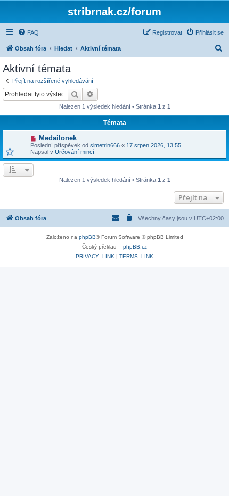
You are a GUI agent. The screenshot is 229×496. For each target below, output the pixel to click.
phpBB (87, 237)
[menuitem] (28, 32)
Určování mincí (74, 151)
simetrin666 (105, 145)
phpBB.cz (135, 247)
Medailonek (58, 138)
